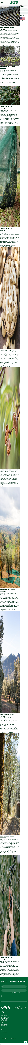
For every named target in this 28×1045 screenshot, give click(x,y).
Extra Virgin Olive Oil (5, 1017)
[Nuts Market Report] (10, 348)
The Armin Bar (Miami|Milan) (11, 1038)
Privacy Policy (11, 992)
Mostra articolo (8, 45)
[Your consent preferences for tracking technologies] (25, 1042)
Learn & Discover (4, 1024)
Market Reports (4, 1025)
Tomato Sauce (4, 1019)
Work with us (3, 1026)
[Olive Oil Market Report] (10, 25)
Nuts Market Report (9, 350)
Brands (2, 1021)
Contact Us (3, 1027)
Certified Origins (3, 32)
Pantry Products (4, 1020)
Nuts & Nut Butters (4, 1018)
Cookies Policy (4, 1032)
